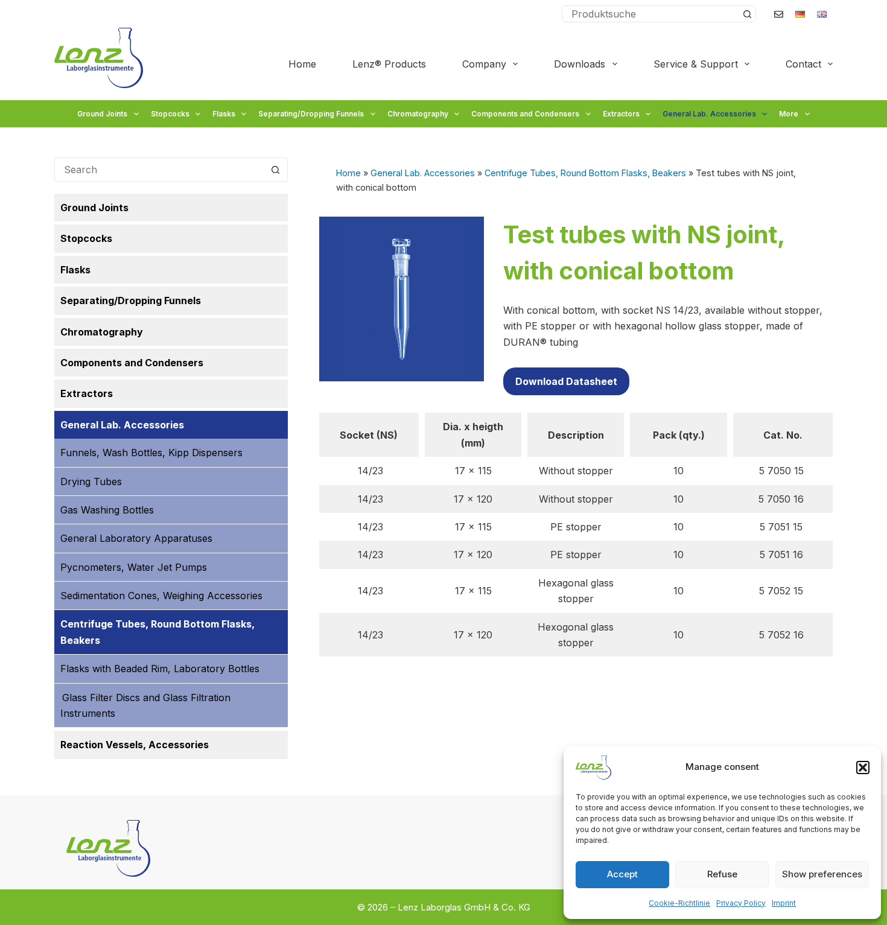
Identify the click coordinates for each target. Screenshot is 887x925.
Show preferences (822, 874)
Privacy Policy (741, 903)
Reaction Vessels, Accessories (134, 745)
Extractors (621, 113)
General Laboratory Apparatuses (136, 538)
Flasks (223, 113)
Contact (803, 64)
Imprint (784, 903)
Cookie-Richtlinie (679, 903)
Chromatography (417, 113)
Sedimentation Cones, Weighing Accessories (161, 596)
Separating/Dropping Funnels (311, 113)
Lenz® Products (389, 64)
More (788, 113)
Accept (622, 874)
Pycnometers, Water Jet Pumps (133, 567)
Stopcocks (170, 113)
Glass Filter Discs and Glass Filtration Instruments (145, 705)
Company (484, 64)
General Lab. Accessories (709, 113)
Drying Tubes (91, 481)
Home (302, 64)
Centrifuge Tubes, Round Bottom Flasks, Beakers (585, 173)
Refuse (722, 874)
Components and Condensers (525, 113)
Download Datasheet (566, 381)
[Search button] (747, 13)
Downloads (579, 64)
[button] (863, 767)
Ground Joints (102, 113)
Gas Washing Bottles (107, 510)
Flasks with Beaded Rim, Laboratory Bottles (159, 669)
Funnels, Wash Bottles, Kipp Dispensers (151, 453)
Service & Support (695, 64)
